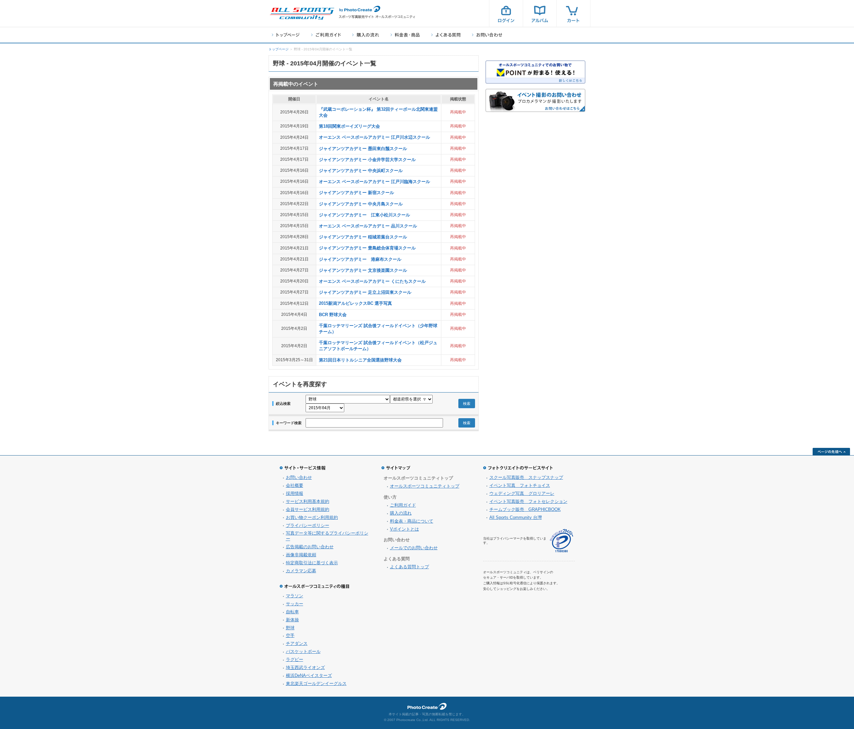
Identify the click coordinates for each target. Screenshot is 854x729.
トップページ (285, 35)
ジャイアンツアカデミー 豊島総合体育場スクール (367, 247)
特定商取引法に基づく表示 (312, 562)
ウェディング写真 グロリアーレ (521, 493)
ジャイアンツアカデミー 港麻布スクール (360, 259)
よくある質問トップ (409, 566)
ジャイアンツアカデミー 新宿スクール (356, 192)
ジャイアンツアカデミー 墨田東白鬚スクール (363, 148)
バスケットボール (303, 651)
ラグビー (294, 659)
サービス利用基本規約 (307, 501)
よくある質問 (446, 35)
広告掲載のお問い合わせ (310, 546)
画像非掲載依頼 (301, 554)
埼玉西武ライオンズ (305, 667)
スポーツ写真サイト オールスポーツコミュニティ (302, 13)
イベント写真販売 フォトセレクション (528, 501)
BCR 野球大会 (333, 314)
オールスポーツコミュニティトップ (424, 486)
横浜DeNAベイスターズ (309, 675)
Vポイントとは (404, 529)
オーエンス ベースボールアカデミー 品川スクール (368, 225)
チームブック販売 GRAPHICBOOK (525, 509)
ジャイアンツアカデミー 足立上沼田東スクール (365, 292)
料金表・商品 (405, 35)
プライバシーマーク (561, 541)
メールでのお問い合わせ (414, 547)
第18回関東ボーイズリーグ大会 (349, 126)
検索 (466, 404)
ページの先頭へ (831, 451)
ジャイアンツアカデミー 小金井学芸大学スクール (367, 159)
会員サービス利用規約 (307, 509)
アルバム (539, 13)
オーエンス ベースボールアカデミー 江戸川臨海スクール (374, 181)
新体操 (292, 619)
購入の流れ (366, 35)
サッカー (294, 603)
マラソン (294, 595)
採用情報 (294, 493)
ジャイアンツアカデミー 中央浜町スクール (361, 170)
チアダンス (297, 643)
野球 (290, 627)
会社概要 (294, 485)
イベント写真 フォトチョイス (519, 485)
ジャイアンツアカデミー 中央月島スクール (361, 203)
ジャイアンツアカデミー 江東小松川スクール (364, 214)
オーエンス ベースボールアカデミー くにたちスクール (372, 281)
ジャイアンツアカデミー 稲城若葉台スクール (363, 236)
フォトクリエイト (427, 706)
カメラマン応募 (301, 570)
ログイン (506, 13)
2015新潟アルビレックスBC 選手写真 (355, 303)
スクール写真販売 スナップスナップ (526, 477)
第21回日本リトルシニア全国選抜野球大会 (360, 359)
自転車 (292, 611)
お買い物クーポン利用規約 (312, 517)
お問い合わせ (487, 35)
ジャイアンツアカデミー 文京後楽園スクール (363, 270)
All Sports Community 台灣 (515, 517)
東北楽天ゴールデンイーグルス (316, 683)
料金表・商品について (411, 521)
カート (573, 13)
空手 (290, 635)
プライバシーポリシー (307, 525)
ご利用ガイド (326, 35)
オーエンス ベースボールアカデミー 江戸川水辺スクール (374, 137)
